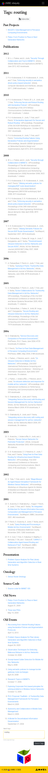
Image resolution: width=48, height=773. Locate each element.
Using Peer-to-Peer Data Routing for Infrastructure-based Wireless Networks (25, 457)
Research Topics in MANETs (19, 679)
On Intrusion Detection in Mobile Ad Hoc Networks (23, 361)
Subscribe (25, 19)
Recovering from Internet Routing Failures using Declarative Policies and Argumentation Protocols (25, 627)
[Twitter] (41, 770)
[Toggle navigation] (43, 3)
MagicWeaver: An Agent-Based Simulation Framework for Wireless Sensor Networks (25, 482)
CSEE (18, 770)
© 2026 (5, 770)
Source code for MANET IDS (19, 588)
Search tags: (7, 728)
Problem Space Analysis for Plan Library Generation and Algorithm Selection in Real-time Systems (25, 562)
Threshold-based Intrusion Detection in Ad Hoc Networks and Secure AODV (25, 244)
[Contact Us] (37, 770)
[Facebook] (43, 770)
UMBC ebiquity (12, 3)
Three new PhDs (14, 610)
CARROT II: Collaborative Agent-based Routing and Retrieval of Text (25, 542)
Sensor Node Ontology (17, 577)
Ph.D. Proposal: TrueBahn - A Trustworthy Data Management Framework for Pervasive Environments (26, 699)
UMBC (13, 770)
